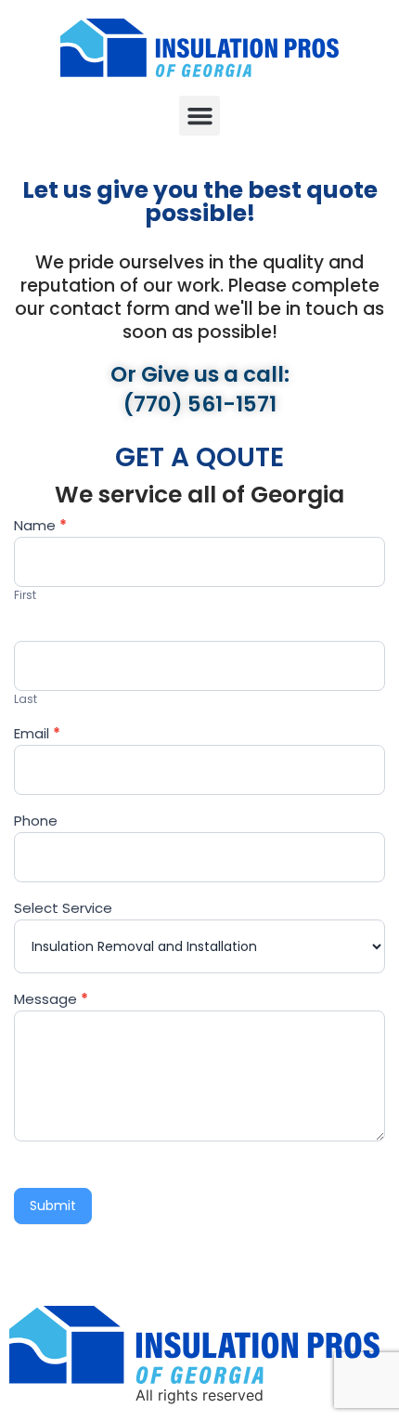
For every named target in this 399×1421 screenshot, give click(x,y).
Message (51, 1000)
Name (40, 526)
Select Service (63, 909)
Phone (36, 822)
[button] (199, 116)
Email (37, 734)
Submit (53, 1205)
